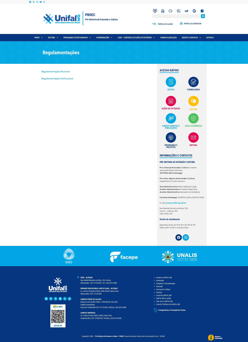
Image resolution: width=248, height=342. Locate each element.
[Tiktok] (69, 299)
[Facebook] (30, 2)
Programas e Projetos (171, 146)
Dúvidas (210, 37)
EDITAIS (171, 89)
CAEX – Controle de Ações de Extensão (135, 37)
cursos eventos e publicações (171, 127)
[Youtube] (41, 2)
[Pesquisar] (203, 16)
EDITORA (193, 145)
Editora (51, 37)
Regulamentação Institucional (57, 78)
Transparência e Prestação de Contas (171, 310)
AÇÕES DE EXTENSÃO (171, 108)
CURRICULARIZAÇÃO (168, 37)
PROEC (37, 37)
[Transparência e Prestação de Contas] (155, 310)
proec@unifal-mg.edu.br (176, 203)
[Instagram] (33, 2)
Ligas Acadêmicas (193, 126)
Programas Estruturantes (75, 37)
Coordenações (102, 37)
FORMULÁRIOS (193, 89)
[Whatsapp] (44, 2)
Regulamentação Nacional (55, 71)
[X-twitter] (37, 2)
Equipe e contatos (190, 37)
